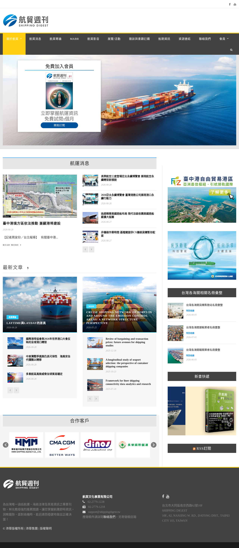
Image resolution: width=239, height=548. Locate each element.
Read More (11, 245)
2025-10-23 (111, 371)
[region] (119, 100)
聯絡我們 (205, 38)
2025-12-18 (111, 350)
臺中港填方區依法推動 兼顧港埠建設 (32, 223)
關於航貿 (12, 38)
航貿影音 (93, 38)
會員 (222, 38)
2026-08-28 (8, 229)
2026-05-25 (91, 327)
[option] (26, 445)
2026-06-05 (191, 359)
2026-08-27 (106, 222)
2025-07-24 (111, 389)
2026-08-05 (191, 315)
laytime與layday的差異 (26, 323)
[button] (5, 445)
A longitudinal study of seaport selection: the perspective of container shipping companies (127, 363)
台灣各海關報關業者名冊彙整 (203, 349)
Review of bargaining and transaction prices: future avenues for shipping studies (127, 342)
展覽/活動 (114, 38)
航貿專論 (56, 38)
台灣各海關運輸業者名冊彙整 (203, 327)
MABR (74, 38)
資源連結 (185, 38)
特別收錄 (190, 311)
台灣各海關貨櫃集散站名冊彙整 (204, 305)
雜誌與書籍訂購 (139, 38)
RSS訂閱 (203, 448)
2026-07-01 (191, 337)
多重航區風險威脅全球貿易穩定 (44, 374)
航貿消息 (35, 38)
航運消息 (79, 163)
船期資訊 (164, 38)
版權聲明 (46, 528)
